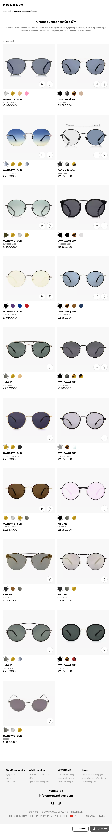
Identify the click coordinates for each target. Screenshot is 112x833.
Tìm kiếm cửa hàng (66, 775)
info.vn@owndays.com (56, 795)
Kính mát (9, 778)
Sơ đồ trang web (89, 782)
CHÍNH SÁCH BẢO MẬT (17, 816)
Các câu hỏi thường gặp (92, 775)
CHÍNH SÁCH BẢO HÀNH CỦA (39, 776)
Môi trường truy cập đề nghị (94, 778)
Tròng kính (10, 782)
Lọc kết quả (102, 828)
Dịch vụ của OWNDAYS (68, 778)
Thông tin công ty (66, 782)
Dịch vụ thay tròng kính (39, 782)
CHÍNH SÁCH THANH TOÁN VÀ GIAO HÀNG (48, 816)
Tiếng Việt (90, 816)
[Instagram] (59, 803)
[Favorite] (101, 5)
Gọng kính (10, 775)
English (102, 816)
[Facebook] (53, 803)
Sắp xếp (82, 828)
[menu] (107, 5)
